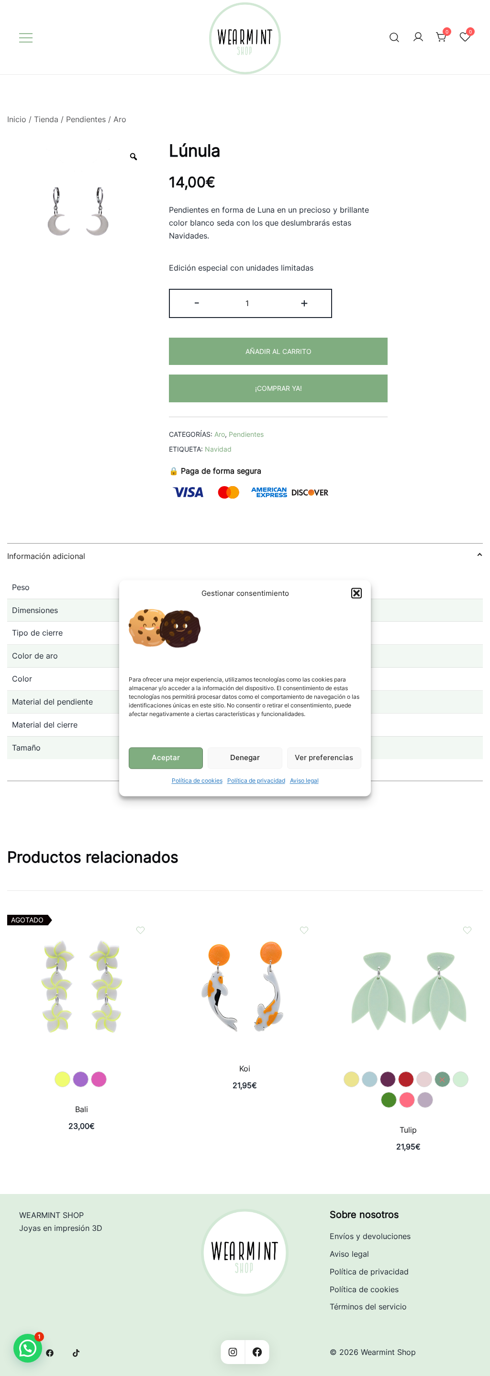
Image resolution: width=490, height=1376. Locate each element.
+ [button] (304, 302)
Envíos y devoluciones (370, 1236)
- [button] (197, 302)
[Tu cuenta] (418, 37)
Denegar (245, 757)
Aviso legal (304, 780)
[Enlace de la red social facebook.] (50, 1352)
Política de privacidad (256, 780)
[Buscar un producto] (395, 37)
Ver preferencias (324, 757)
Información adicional (46, 556)
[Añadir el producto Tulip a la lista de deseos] (467, 930)
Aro (119, 119)
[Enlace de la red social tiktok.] (76, 1352)
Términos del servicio (368, 1306)
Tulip (408, 1130)
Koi (244, 1068)
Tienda (46, 119)
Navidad (218, 449)
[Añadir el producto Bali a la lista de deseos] (140, 930)
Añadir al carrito (278, 351)
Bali (81, 1109)
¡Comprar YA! (278, 388)
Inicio (16, 119)
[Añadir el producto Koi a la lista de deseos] (304, 930)
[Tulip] (408, 921)
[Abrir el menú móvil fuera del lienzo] (26, 37)
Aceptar (166, 757)
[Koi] (245, 921)
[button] (356, 593)
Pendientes (86, 119)
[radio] (62, 1079)
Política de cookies (197, 780)
